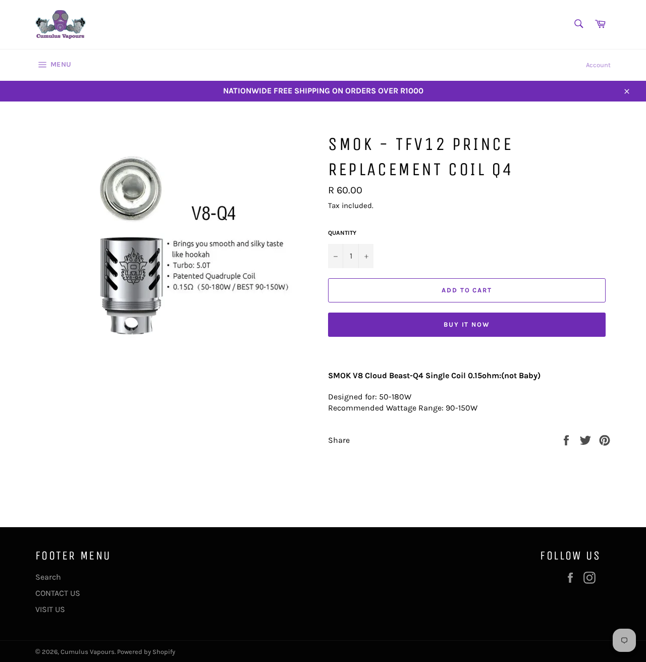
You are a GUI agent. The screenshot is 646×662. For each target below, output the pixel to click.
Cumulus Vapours (88, 651)
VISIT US (50, 609)
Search (48, 577)
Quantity (342, 232)
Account (598, 65)
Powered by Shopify (146, 651)
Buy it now (467, 324)
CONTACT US (57, 593)
